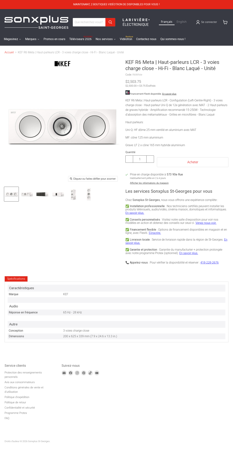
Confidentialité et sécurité (20, 407)
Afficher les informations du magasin (149, 183)
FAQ (7, 418)
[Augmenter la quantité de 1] (150, 159)
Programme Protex (16, 413)
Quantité (130, 152)
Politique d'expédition (17, 397)
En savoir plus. (134, 213)
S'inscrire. (155, 233)
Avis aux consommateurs (20, 382)
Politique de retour (15, 402)
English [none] (182, 22)
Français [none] (166, 22)
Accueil (9, 52)
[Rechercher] (110, 22)
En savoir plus (169, 93)
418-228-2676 (209, 262)
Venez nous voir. (206, 223)
